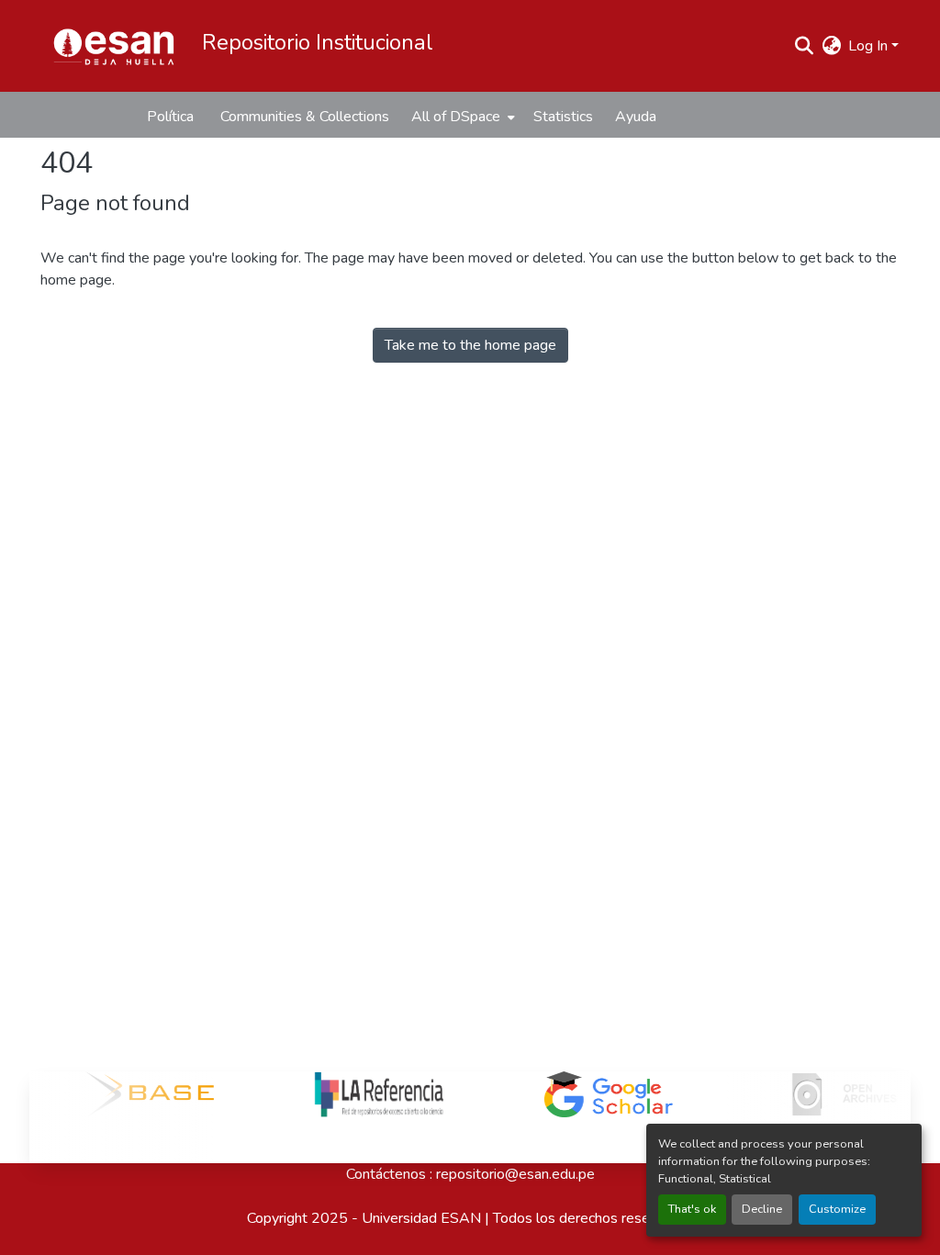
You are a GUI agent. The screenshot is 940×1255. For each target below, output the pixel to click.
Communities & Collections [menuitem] (304, 116)
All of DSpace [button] (455, 116)
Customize (837, 1209)
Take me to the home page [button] (470, 345)
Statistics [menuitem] (563, 116)
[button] (113, 46)
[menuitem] (461, 117)
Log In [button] (869, 46)
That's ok (692, 1209)
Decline (762, 1209)
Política (170, 116)
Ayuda (635, 116)
